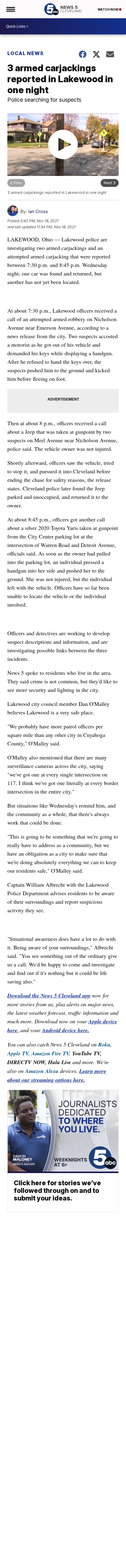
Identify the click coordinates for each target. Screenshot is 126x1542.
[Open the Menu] (10, 9)
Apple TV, (18, 1053)
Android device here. (65, 1030)
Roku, (105, 1044)
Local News (25, 53)
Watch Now (108, 9)
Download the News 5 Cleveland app (49, 995)
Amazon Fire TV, (51, 1053)
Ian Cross (38, 211)
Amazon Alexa (41, 1071)
